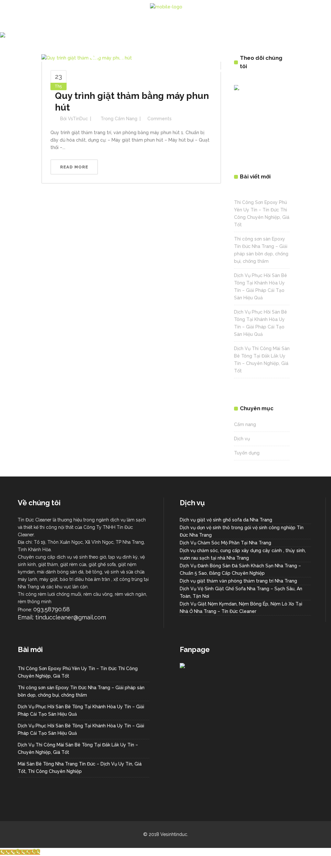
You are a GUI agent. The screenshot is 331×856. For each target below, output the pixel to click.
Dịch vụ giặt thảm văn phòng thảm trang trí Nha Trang (238, 580)
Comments (159, 118)
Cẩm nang (126, 118)
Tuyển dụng (247, 452)
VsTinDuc (78, 118)
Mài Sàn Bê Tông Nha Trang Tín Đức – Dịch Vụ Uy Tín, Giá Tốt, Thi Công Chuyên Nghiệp (80, 767)
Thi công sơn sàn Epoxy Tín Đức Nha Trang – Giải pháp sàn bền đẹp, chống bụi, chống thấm (81, 691)
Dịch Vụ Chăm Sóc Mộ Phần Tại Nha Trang (225, 542)
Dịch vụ (242, 438)
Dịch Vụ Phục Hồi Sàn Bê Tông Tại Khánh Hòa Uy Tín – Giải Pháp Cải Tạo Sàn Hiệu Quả (81, 710)
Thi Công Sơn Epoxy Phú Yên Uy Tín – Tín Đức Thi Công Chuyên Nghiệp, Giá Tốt (78, 672)
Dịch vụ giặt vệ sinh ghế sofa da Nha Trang (226, 519)
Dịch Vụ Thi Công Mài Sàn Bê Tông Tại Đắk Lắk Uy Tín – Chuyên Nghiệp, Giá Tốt (78, 748)
